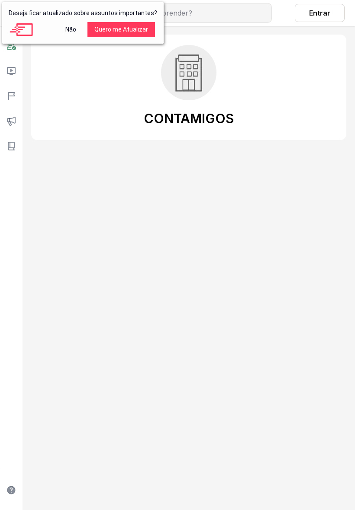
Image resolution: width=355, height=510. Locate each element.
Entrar (319, 13)
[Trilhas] (11, 95)
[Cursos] (11, 70)
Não (70, 29)
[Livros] (11, 146)
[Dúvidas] (11, 490)
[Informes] (11, 121)
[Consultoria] (11, 45)
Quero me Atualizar (121, 29)
